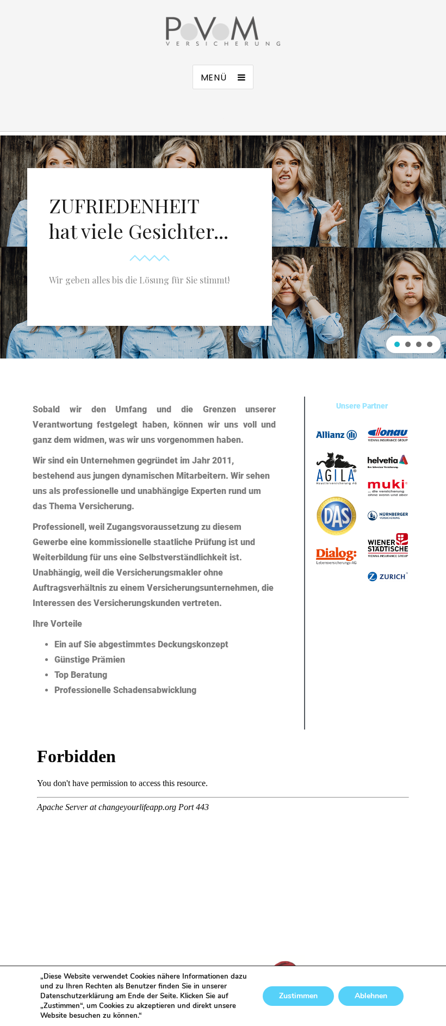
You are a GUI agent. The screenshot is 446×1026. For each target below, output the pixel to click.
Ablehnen (371, 996)
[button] (397, 344)
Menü (214, 77)
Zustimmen (298, 996)
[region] (223, 247)
